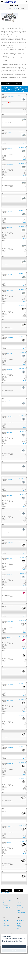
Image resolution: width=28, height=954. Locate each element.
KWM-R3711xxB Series (23, 305)
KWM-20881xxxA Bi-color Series (21, 95)
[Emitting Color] (15, 90)
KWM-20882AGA (9, 400)
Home (5, 8)
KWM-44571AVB (9, 842)
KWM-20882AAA (9, 416)
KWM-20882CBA (9, 479)
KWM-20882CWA (10, 511)
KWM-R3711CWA (9, 195)
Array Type (21, 88)
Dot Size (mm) (23, 88)
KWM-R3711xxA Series (23, 131)
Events (4, 923)
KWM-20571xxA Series (23, 573)
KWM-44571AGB (9, 826)
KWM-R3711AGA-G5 (10, 164)
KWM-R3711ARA (9, 243)
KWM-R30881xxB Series (23, 336)
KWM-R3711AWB (9, 306)
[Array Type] (21, 90)
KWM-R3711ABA (9, 274)
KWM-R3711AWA (9, 211)
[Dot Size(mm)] (23, 91)
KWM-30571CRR (9, 637)
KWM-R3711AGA (9, 148)
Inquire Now (7, 83)
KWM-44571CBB (9, 873)
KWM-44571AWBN (10, 621)
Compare (18, 83)
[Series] (5, 90)
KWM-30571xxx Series (23, 636)
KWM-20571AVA (9, 574)
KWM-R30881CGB (10, 747)
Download (25, 112)
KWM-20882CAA (9, 432)
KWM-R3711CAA (9, 132)
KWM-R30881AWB (10, 700)
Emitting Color (16, 88)
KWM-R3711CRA (9, 227)
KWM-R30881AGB (10, 668)
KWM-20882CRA (9, 353)
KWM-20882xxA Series (23, 352)
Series (5, 87)
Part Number (9, 89)
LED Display (14, 8)
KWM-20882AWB (10, 558)
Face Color (19, 89)
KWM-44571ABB (9, 810)
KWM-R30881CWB (10, 779)
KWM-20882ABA (9, 495)
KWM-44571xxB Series (23, 604)
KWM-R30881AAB (10, 337)
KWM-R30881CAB (10, 716)
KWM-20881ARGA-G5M (10, 96)
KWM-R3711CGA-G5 (10, 290)
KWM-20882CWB (10, 542)
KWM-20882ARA (9, 369)
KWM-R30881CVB (10, 763)
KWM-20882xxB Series (23, 541)
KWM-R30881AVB (10, 684)
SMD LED (5, 902)
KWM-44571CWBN (10, 605)
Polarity (26, 88)
